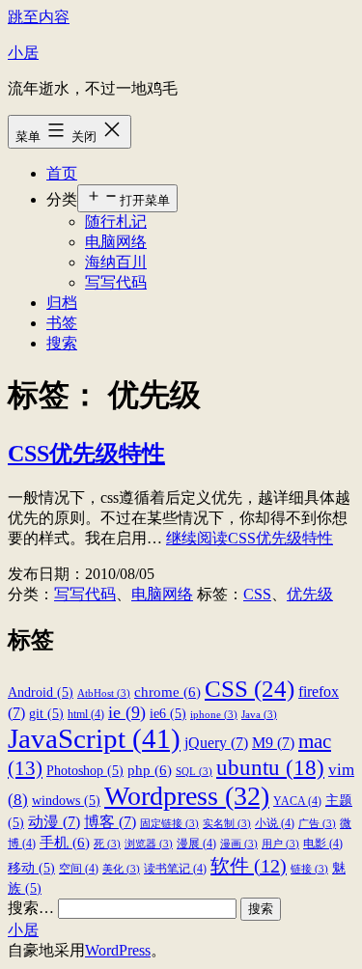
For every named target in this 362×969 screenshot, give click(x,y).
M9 (273, 742)
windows (66, 800)
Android (40, 692)
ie (127, 712)
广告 (317, 823)
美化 (121, 869)
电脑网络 (116, 242)
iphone (213, 714)
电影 (323, 843)
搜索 (61, 343)
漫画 (239, 844)
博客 (110, 822)
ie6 (168, 713)
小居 (23, 52)
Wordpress (186, 796)
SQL (194, 771)
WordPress (118, 950)
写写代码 (116, 282)
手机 (65, 842)
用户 (280, 844)
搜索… (31, 908)
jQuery (216, 742)
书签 (61, 323)
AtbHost (103, 693)
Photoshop (85, 770)
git (46, 713)
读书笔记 (175, 868)
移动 (31, 868)
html (86, 714)
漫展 (196, 843)
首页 (61, 173)
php (149, 769)
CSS (257, 594)
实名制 (227, 823)
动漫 (54, 822)
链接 (309, 869)
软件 (248, 865)
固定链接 (169, 823)
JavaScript (94, 738)
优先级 (310, 594)
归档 (61, 302)
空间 (78, 868)
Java (259, 714)
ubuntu (270, 767)
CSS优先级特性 (86, 453)
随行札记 (116, 221)
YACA (297, 801)
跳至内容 (39, 17)
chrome (167, 691)
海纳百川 (116, 262)
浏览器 (149, 844)
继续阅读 (249, 538)
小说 (274, 823)
